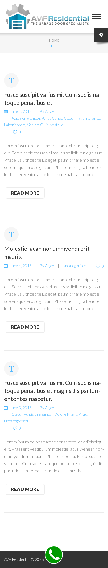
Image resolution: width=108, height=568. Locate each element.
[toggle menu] (96, 16)
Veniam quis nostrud (45, 124)
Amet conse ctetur (58, 118)
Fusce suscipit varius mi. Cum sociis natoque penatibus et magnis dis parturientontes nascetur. (52, 390)
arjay (49, 111)
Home (54, 40)
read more (25, 193)
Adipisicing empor (26, 118)
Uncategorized (74, 265)
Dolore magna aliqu (70, 414)
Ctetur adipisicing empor (32, 414)
